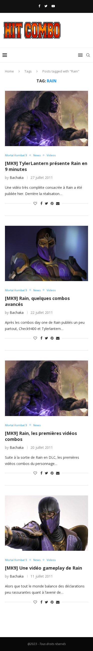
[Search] (88, 55)
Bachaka (17, 177)
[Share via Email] (58, 203)
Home (9, 71)
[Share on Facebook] (41, 203)
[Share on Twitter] (46, 203)
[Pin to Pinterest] (52, 203)
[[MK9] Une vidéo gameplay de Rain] (46, 523)
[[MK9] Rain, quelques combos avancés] (46, 253)
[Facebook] (39, 6)
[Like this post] (35, 203)
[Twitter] (45, 6)
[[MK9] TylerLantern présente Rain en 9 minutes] (46, 118)
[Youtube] (53, 6)
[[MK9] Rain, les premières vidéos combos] (46, 388)
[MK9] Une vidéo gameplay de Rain (43, 568)
